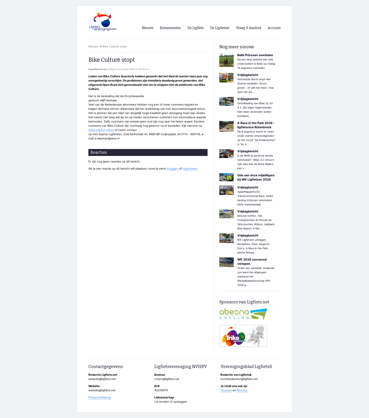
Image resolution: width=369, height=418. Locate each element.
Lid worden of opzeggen (170, 401)
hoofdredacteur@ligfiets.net (239, 379)
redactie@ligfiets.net (102, 379)
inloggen (172, 168)
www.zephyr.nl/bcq (101, 130)
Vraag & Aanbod (248, 28)
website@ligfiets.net (102, 390)
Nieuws (93, 46)
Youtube (226, 390)
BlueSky (242, 390)
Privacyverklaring (99, 397)
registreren (190, 168)
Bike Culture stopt (115, 46)
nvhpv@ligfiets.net (166, 379)
